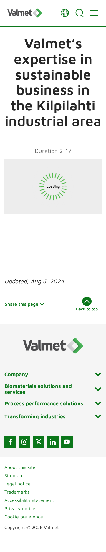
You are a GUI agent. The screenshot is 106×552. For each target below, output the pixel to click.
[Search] (79, 13)
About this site (19, 467)
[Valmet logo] (30, 13)
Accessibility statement (29, 500)
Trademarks (16, 492)
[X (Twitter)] (38, 442)
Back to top (87, 308)
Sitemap (13, 475)
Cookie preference (23, 516)
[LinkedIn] (53, 442)
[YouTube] (67, 442)
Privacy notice (19, 508)
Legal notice (17, 483)
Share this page (21, 304)
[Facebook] (10, 442)
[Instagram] (24, 442)
